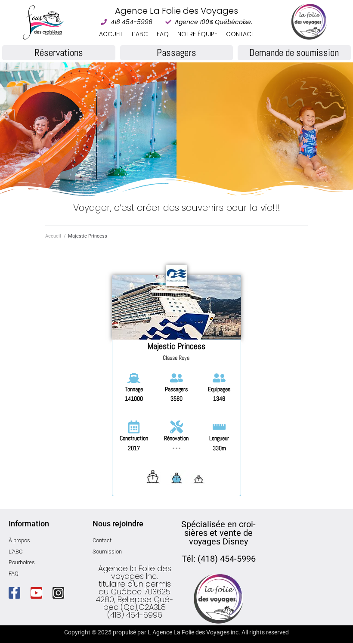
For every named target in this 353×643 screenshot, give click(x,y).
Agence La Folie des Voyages (176, 11)
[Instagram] (58, 593)
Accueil (53, 236)
